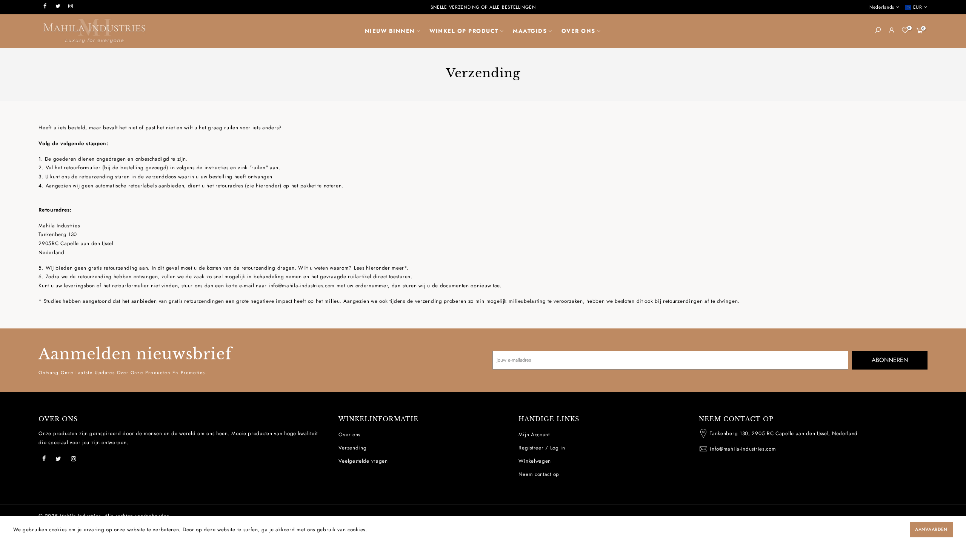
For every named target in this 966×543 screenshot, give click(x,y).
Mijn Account (533, 434)
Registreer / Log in (541, 447)
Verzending (352, 447)
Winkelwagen (534, 461)
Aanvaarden (931, 529)
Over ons (349, 434)
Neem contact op (538, 474)
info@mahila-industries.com (302, 285)
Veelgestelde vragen (363, 461)
